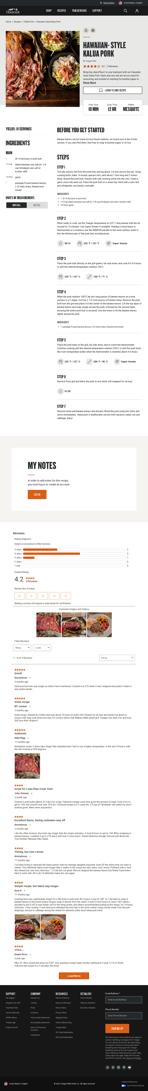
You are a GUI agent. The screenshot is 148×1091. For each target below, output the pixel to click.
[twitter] (107, 1067)
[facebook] (113, 1067)
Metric (37, 205)
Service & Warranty (63, 1003)
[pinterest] (124, 1067)
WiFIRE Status (11, 1018)
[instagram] (118, 1067)
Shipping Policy (61, 1018)
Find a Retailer (86, 998)
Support (97, 10)
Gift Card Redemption (64, 1037)
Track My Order (12, 1008)
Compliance (35, 1035)
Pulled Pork (29, 22)
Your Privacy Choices (135, 1086)
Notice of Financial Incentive (38, 1028)
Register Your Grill (13, 1003)
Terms (128, 1058)
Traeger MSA (61, 1027)
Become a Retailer (88, 1008)
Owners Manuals (12, 1013)
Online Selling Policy (64, 1023)
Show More (89, 82)
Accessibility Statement (40, 1023)
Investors (34, 1013)
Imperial (16, 205)
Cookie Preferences (129, 1082)
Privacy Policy (61, 1013)
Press (33, 1008)
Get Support (10, 998)
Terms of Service (62, 998)
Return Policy (61, 1008)
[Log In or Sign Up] (137, 10)
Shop (49, 10)
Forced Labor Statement (40, 1018)
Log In (37, 494)
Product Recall (11, 1027)
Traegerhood (79, 10)
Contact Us (35, 998)
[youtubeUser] (129, 1067)
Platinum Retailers (88, 1003)
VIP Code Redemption (64, 1032)
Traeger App (10, 1023)
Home (8, 22)
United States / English (133, 3)
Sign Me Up (117, 1028)
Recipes (61, 10)
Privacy (138, 1058)
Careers (34, 1003)
